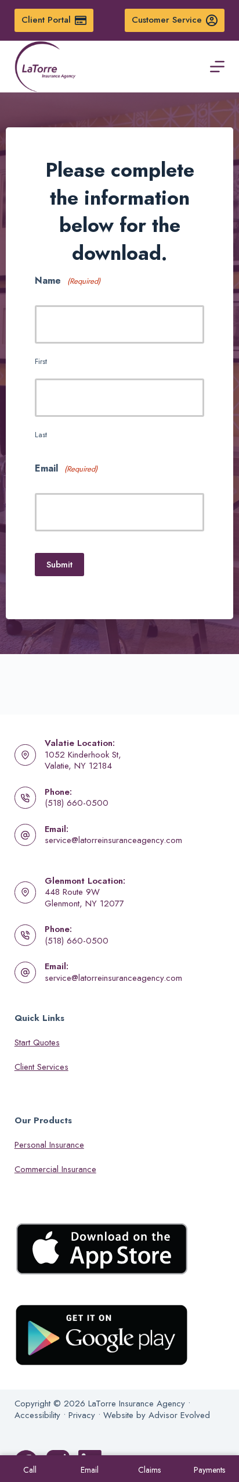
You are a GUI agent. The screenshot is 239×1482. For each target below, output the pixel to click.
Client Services (41, 1066)
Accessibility (37, 1415)
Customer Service (167, 19)
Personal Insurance (49, 1144)
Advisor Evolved (179, 1415)
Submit (59, 564)
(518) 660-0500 (76, 803)
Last (41, 434)
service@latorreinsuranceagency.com (113, 840)
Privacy (81, 1415)
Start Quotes (37, 1042)
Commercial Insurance (55, 1169)
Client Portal (46, 19)
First (41, 361)
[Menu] (217, 66)
